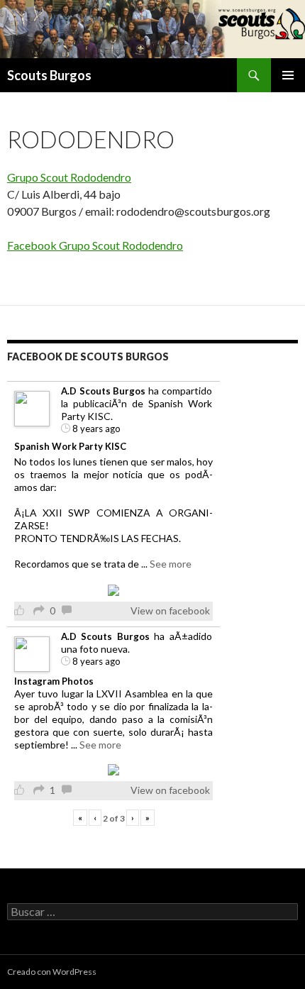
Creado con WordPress (51, 971)
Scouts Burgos (49, 75)
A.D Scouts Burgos (103, 391)
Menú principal (288, 75)
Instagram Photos (54, 681)
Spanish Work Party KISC (70, 446)
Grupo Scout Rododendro (69, 177)
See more (171, 564)
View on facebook (170, 610)
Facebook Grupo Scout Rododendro (95, 245)
